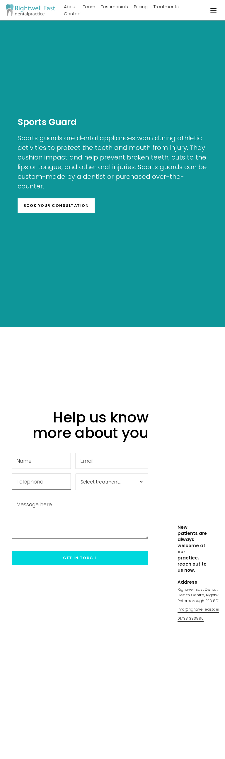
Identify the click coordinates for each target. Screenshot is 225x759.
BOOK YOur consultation (56, 205)
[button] (213, 10)
